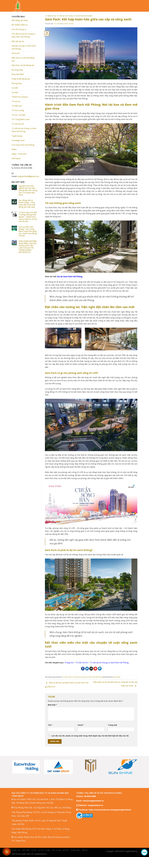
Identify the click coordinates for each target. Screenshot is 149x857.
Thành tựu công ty (20, 97)
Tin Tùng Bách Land (20, 119)
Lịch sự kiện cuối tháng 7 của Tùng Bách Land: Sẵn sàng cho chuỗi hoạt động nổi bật (28, 231)
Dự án (33, 850)
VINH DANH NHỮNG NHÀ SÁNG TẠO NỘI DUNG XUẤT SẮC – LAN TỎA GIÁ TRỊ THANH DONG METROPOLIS (28, 247)
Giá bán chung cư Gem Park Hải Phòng (24, 47)
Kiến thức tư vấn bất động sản (23, 59)
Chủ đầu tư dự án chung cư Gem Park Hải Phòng (23, 35)
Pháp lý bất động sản (21, 79)
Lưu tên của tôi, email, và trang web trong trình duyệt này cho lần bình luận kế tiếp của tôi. (90, 736)
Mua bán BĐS (18, 74)
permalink (116, 677)
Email (81, 725)
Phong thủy (17, 83)
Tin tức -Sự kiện (18, 115)
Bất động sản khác (20, 20)
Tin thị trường (18, 110)
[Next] (134, 763)
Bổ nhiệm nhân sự (20, 24)
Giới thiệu (26, 850)
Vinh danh (16, 158)
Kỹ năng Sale (17, 70)
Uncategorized (18, 140)
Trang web (112, 725)
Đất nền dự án (18, 41)
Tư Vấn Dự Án (18, 124)
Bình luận (52, 705)
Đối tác (66, 850)
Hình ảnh (16, 53)
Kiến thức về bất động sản (23, 65)
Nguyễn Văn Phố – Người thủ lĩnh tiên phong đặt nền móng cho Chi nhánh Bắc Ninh (28, 190)
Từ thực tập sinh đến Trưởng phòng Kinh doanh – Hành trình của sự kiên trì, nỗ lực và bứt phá (28, 217)
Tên (50, 725)
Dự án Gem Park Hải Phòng (69, 276)
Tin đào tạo (17, 106)
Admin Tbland (68, 24)
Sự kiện (15, 88)
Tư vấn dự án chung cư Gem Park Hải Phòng (24, 130)
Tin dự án (16, 101)
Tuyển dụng (17, 136)
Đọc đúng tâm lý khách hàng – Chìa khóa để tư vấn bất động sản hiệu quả (27, 203)
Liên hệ (84, 850)
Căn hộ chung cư (19, 29)
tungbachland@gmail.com (28, 176)
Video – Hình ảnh (19, 154)
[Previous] (15, 763)
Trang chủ (69, 662)
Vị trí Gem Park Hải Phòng (23, 145)
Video (14, 149)
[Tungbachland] (19, 6)
